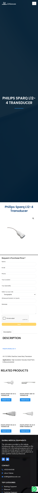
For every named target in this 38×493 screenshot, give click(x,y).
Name (3, 261)
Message (4, 304)
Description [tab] (7, 332)
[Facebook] (3, 459)
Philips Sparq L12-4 (9, 349)
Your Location (6, 279)
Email (3, 267)
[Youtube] (7, 459)
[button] (33, 218)
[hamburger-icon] (34, 3)
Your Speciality (6, 285)
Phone (4, 273)
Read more (6, 400)
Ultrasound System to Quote (10, 298)
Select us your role (7, 291)
